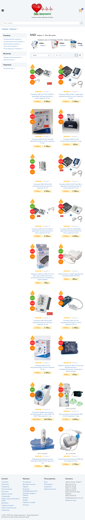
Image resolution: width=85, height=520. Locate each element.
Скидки (25, 500)
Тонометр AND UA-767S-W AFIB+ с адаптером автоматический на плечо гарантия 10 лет (42, 96)
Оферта (25, 486)
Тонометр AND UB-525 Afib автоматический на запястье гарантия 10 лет (42, 322)
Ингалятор (5, 484)
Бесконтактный (8, 68)
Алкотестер (5, 510)
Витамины (5, 503)
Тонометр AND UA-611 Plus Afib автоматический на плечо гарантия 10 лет (42, 141)
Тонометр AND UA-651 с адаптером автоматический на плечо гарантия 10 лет (71, 96)
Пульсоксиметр (7, 489)
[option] (56, 44)
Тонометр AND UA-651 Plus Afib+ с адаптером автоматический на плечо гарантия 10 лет (71, 186)
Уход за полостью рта (9, 508)
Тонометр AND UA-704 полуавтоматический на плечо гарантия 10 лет (71, 322)
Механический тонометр (11, 44)
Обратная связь (70, 500)
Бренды (25, 497)
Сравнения (48, 486)
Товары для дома (7, 505)
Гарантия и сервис (29, 502)
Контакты (26, 505)
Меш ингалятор (8, 60)
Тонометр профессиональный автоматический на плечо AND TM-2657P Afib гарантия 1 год (42, 414)
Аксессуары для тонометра (12, 48)
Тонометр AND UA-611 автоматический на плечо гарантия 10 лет (42, 367)
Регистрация (48, 484)
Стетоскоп (5, 491)
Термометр (5, 486)
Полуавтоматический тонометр (13, 41)
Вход (45, 482)
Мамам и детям (7, 494)
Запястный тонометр (10, 46)
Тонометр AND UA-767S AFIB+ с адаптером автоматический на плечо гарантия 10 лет (42, 231)
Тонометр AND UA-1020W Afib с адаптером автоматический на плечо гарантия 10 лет (71, 231)
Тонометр (5, 482)
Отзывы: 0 (46, 91)
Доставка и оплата (29, 484)
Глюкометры (6, 496)
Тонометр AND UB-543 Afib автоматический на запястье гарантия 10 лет (42, 186)
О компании (27, 482)
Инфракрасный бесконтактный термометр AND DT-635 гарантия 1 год (42, 461)
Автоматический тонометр (12, 39)
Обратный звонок (50, 489)
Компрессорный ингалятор (12, 57)
